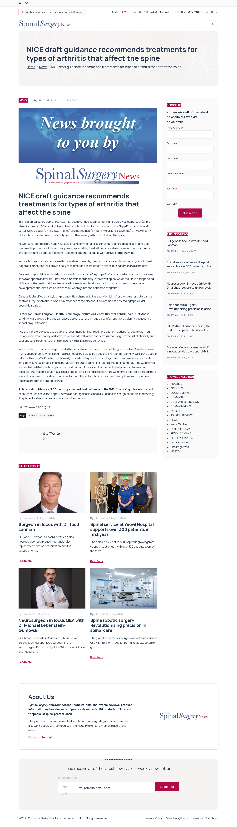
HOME (114, 12)
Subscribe (190, 213)
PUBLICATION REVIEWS (155, 12)
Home (31, 67)
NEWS (124, 12)
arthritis (32, 415)
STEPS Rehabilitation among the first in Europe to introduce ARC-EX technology (189, 330)
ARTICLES (177, 388)
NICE (42, 415)
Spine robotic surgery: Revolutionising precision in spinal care (189, 309)
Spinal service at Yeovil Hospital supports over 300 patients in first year (60, 11)
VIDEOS (137, 12)
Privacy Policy (154, 818)
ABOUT (210, 12)
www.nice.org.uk (39, 407)
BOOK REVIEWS (180, 393)
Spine (51, 415)
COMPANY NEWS (181, 406)
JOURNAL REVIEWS (182, 415)
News (43, 67)
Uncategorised (180, 442)
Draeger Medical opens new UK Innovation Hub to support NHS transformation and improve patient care (188, 353)
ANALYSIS (176, 384)
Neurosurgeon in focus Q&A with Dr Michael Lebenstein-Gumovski (189, 285)
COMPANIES (194, 12)
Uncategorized (180, 447)
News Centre (179, 424)
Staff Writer (45, 100)
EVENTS (178, 12)
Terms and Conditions (204, 818)
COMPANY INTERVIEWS (185, 402)
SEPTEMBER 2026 (182, 438)
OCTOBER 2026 (180, 429)
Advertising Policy (177, 818)
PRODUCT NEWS (181, 433)
